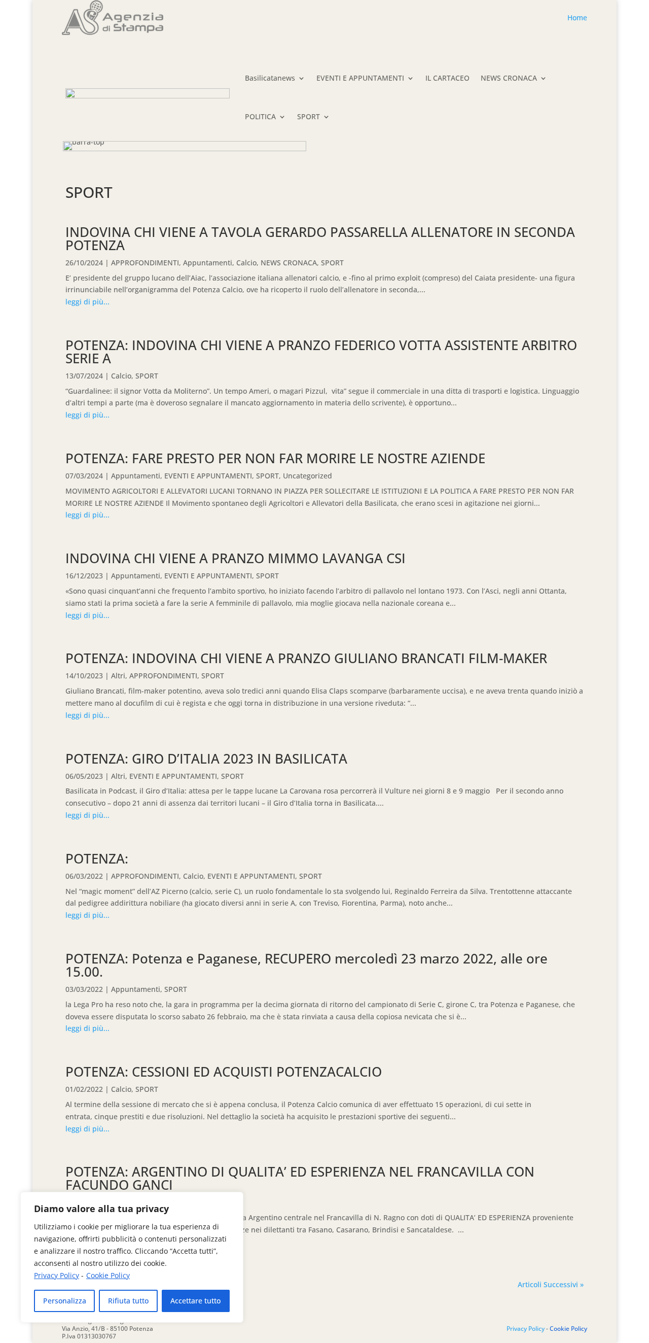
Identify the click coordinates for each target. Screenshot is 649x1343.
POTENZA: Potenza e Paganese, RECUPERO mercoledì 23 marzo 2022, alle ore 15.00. (306, 965)
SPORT (308, 116)
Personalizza (64, 1300)
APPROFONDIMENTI (145, 262)
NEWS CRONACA (509, 78)
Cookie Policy (108, 1275)
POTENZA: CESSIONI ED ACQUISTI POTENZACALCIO (223, 1071)
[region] (131, 1257)
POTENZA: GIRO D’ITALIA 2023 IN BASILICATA (206, 758)
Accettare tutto (195, 1300)
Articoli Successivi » (551, 1284)
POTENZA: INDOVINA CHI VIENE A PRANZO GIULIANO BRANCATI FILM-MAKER (306, 658)
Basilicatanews (270, 78)
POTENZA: (96, 858)
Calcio (246, 262)
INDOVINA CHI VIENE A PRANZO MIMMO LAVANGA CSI (235, 558)
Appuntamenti (207, 262)
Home (577, 17)
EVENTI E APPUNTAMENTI (360, 78)
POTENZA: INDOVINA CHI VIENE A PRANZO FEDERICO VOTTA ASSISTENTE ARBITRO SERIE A (321, 351)
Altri (118, 675)
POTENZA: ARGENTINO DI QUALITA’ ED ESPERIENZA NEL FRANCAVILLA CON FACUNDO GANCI (299, 1178)
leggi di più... (87, 301)
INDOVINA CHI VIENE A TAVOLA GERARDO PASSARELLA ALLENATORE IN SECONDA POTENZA (320, 238)
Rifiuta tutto (128, 1300)
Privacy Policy (56, 1275)
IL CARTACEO (447, 78)
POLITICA (260, 116)
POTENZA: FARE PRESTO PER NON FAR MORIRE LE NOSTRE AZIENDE (275, 458)
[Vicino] (233, 1200)
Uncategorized (307, 475)
